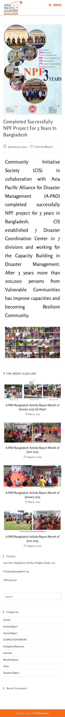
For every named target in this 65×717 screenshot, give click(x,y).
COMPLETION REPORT (15, 639)
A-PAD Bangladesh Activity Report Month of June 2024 (32, 450)
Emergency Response (13, 646)
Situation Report (11, 672)
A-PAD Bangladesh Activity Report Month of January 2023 (32, 495)
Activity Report (44, 146)
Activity (6, 619)
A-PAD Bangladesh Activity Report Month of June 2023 (32, 538)
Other (6, 666)
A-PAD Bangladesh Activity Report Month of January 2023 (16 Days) (32, 407)
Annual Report (10, 633)
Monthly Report (10, 659)
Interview (7, 652)
